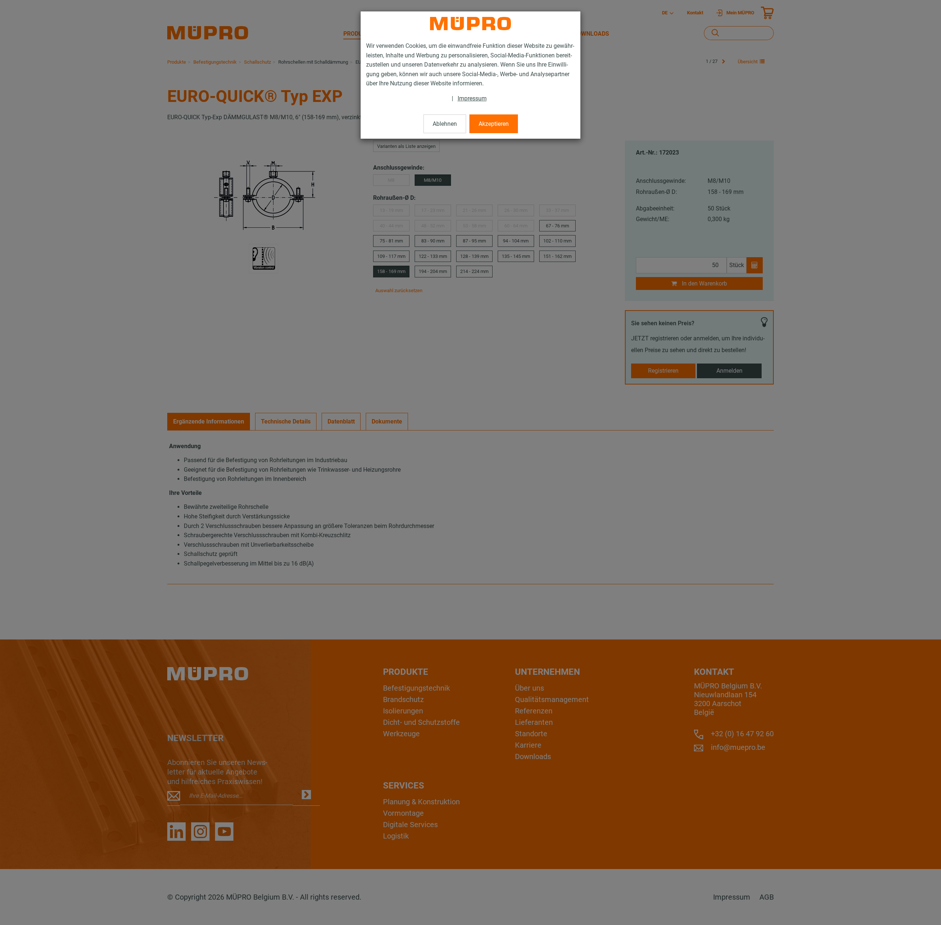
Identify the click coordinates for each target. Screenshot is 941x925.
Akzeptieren (494, 123)
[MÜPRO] (470, 23)
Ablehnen (445, 123)
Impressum (472, 98)
